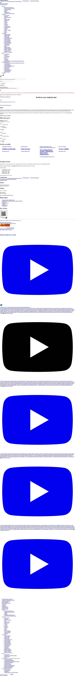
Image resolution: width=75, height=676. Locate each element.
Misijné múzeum (7, 39)
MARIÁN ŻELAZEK (8, 667)
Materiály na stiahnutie (8, 52)
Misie (3, 53)
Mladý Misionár (7, 648)
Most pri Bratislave (7, 17)
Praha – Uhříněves (7, 30)
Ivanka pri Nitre (7, 19)
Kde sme (3, 14)
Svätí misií (6, 59)
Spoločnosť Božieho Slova (9, 7)
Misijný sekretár (7, 35)
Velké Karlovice (7, 27)
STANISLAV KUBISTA (8, 662)
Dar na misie (6, 57)
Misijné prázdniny (7, 42)
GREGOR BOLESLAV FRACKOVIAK (11, 661)
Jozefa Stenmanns (7, 70)
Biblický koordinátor (8, 49)
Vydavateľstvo (6, 44)
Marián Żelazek (7, 71)
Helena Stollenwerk (7, 69)
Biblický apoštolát (7, 48)
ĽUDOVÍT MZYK (7, 664)
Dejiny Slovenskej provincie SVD (10, 615)
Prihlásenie (2, 222)
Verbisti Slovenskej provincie (9, 8)
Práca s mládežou (7, 40)
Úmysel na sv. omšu (8, 229)
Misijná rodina (6, 37)
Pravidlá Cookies (13, 223)
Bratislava (6, 16)
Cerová (5, 23)
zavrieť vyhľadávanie (3, 675)
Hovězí (5, 29)
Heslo (1, 81)
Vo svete (5, 55)
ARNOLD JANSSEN (8, 659)
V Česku (5, 25)
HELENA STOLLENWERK (9, 665)
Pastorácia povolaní (7, 43)
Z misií (5, 58)
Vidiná (5, 21)
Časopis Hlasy (6, 45)
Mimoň (5, 32)
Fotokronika (6, 60)
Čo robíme (4, 33)
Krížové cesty (8, 94)
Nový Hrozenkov (7, 26)
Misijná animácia (7, 34)
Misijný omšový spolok (6, 603)
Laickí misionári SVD (8, 38)
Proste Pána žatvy (7, 669)
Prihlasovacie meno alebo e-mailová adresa (7, 79)
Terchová (6, 22)
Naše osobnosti (7, 56)
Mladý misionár (7, 47)
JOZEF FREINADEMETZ (9, 660)
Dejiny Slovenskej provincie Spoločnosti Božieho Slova (14, 61)
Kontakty (3, 72)
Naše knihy (6, 647)
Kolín (5, 31)
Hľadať (12, 674)
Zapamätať (3, 83)
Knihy (5, 46)
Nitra (5, 18)
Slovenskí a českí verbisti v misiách (8, 600)
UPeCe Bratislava (7, 41)
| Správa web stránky (7, 222)
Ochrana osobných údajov (4, 223)
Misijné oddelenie (5, 602)
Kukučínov (6, 24)
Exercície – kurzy (7, 51)
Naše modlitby (6, 12)
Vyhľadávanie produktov (4, 88)
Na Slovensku (6, 15)
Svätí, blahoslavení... (5, 62)
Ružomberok (6, 20)
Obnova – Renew (7, 50)
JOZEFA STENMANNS (8, 666)
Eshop (1, 75)
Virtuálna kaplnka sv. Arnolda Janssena (11, 672)
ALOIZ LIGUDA (7, 663)
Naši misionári (6, 54)
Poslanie (5, 10)
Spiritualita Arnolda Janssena (9, 13)
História (5, 11)
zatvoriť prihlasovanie (4, 87)
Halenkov (6, 28)
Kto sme (3, 6)
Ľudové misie (6, 36)
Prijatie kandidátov (7, 9)
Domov (1, 94)
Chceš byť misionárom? (6, 601)
